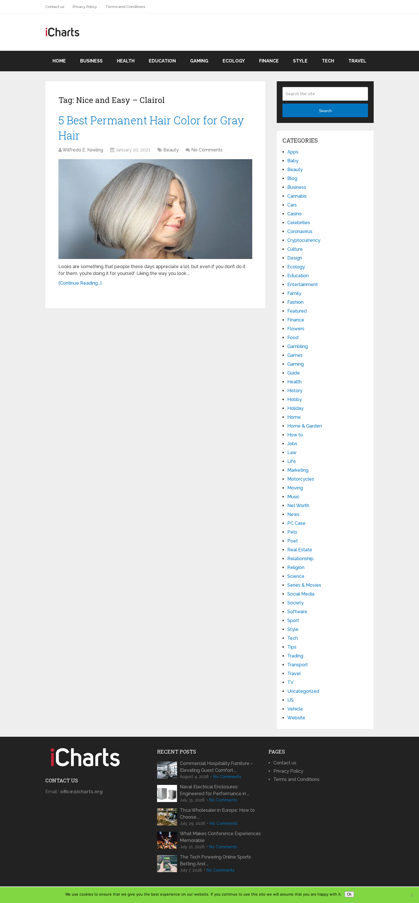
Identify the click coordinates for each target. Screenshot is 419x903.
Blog (292, 178)
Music (293, 496)
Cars (292, 205)
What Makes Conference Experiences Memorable (220, 837)
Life (291, 461)
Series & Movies (304, 585)
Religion (295, 567)
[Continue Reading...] (79, 283)
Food (292, 337)
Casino (294, 213)
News (293, 514)
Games (295, 355)
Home (59, 61)
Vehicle (295, 709)
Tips (291, 647)
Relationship (300, 558)
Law (291, 452)
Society (295, 603)
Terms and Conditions (125, 7)
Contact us (54, 7)
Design (294, 258)
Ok (349, 894)
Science (295, 576)
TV (290, 682)
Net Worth (298, 505)
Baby (292, 160)
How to (295, 435)
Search (325, 110)
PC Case (296, 523)
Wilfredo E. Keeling (82, 150)
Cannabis (297, 196)
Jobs (292, 443)
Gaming (199, 61)
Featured (297, 311)
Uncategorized (303, 691)
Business (91, 61)
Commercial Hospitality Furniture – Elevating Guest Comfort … (216, 767)
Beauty (171, 150)
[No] (412, 895)
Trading (295, 656)
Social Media (300, 594)
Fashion (295, 302)
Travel (357, 61)
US (290, 700)
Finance (269, 61)
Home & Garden (304, 426)
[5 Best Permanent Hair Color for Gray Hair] (155, 209)
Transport (297, 664)
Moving (295, 488)
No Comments (207, 150)
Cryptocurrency (303, 240)
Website (296, 717)
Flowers (295, 328)
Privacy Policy (85, 7)
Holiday (295, 408)
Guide (293, 373)
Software (297, 611)
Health (126, 61)
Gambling (297, 346)
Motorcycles (300, 479)
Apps (292, 152)
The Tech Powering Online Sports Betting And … (215, 860)
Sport (293, 620)
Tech (328, 61)
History (294, 390)
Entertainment (302, 284)
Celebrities (298, 222)
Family (294, 293)
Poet (292, 541)
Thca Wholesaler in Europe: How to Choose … (217, 813)
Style (300, 61)
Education (162, 61)
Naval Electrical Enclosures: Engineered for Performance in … (214, 790)
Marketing (297, 470)
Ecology (234, 61)
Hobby (294, 399)
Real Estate (299, 549)
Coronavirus (299, 231)
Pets (292, 532)
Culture (295, 249)
